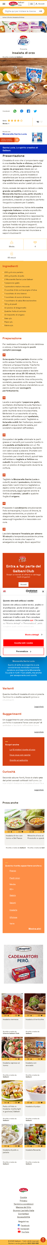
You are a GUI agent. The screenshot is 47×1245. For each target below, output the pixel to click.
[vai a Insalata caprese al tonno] (12, 1047)
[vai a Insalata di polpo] (35, 1090)
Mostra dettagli (32, 635)
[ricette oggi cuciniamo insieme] (23, 27)
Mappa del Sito (23, 1207)
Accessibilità (23, 1217)
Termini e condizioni (23, 1204)
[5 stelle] (21, 120)
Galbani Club (21, 3)
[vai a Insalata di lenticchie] (35, 1003)
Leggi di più (39, 707)
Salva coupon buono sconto (6, 140)
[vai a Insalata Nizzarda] (35, 1134)
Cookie (23, 1197)
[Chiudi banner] (43, 591)
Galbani (5, 17)
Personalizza (22, 651)
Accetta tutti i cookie (23, 643)
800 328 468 (33, 1243)
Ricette (10, 17)
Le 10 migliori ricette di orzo (22, 749)
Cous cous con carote (20, 755)
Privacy (23, 1200)
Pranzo (13, 871)
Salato (13, 895)
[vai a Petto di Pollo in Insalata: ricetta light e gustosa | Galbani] (12, 1090)
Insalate (13, 910)
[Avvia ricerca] (39, 11)
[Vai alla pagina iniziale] (23, 1191)
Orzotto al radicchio (19, 760)
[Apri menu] (4, 4)
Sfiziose (13, 917)
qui (31, 620)
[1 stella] (8, 120)
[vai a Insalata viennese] (12, 1003)
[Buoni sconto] (32, 3)
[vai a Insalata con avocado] (35, 1047)
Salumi (13, 902)
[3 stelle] (15, 120)
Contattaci (23, 1213)
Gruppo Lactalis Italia (23, 1210)
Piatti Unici (15, 878)
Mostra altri (35, 928)
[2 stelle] (12, 120)
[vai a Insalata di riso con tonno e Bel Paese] (15, 820)
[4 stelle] (18, 120)
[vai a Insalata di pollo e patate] (12, 1134)
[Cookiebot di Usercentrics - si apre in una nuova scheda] (27, 591)
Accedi (23, 584)
